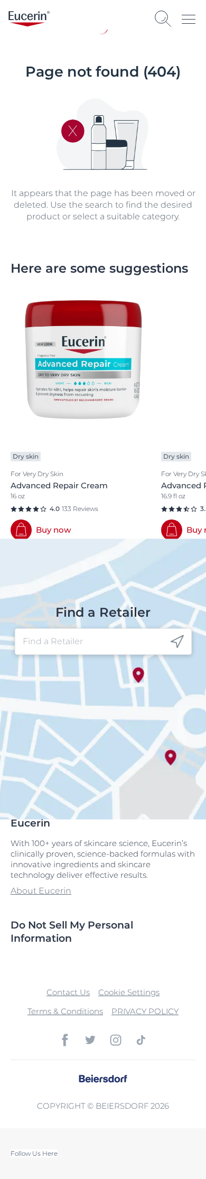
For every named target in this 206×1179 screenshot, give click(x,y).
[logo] (29, 18)
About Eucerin (41, 891)
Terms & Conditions (65, 1011)
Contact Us (68, 992)
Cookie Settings (129, 992)
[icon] (177, 641)
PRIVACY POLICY (145, 1011)
